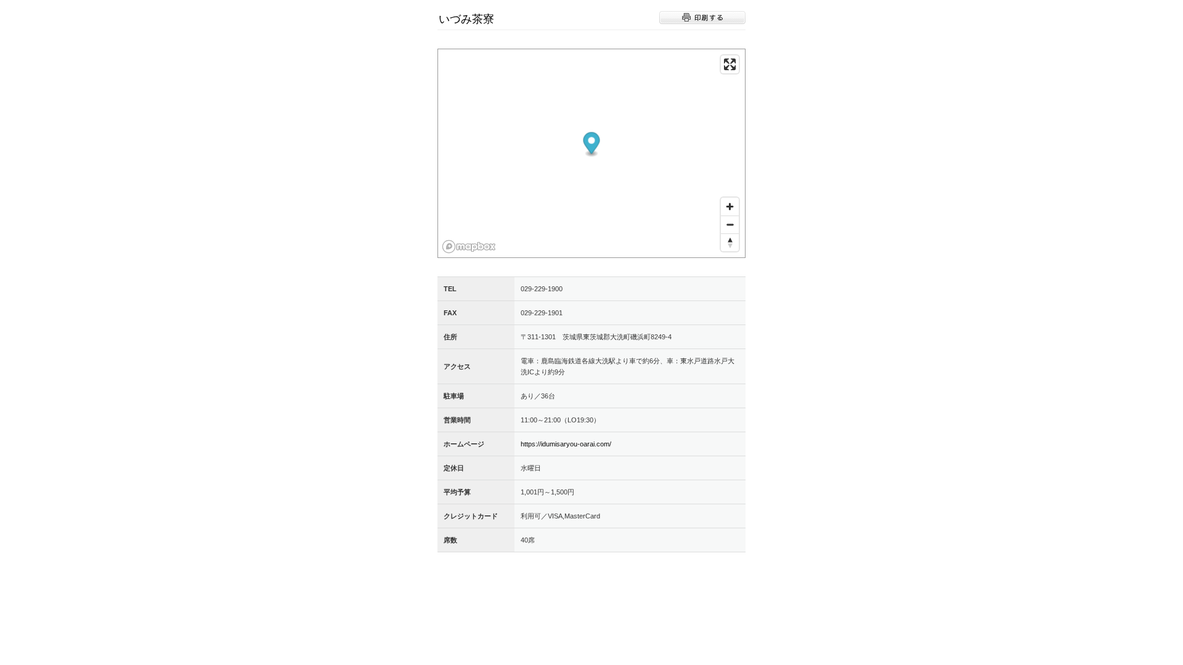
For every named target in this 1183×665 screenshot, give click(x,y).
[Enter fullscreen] (730, 64)
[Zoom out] (730, 224)
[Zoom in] (730, 207)
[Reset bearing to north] (730, 242)
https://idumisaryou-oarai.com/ (566, 444)
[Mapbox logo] (469, 247)
